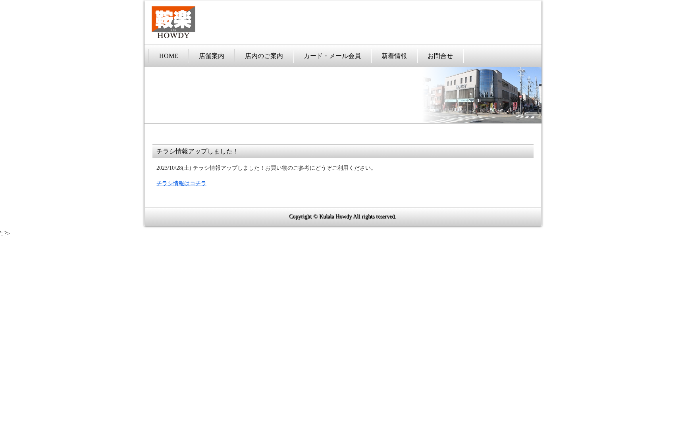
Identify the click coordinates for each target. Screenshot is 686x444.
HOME (168, 55)
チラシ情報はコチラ (181, 183)
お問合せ (440, 55)
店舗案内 (211, 55)
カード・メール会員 (332, 55)
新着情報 (394, 55)
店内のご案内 (264, 55)
